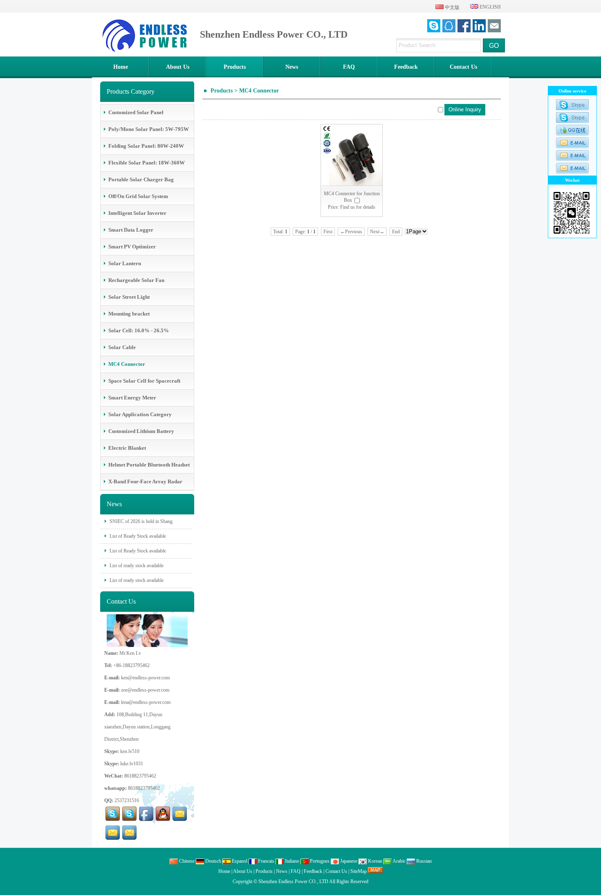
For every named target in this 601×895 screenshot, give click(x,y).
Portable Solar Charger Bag (141, 179)
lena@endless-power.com (145, 702)
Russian (423, 861)
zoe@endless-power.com (145, 690)
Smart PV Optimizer (132, 246)
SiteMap (358, 871)
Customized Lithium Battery (141, 431)
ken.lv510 (129, 751)
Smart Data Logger (130, 230)
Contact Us (463, 67)
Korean (374, 861)
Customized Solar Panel (136, 112)
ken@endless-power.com (145, 678)
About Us (177, 67)
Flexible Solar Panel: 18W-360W (146, 163)
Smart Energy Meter (132, 398)
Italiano (291, 861)
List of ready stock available (136, 565)
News (291, 67)
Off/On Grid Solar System (138, 196)
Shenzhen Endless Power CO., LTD (293, 881)
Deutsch (212, 861)
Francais (265, 861)
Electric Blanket (127, 448)
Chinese (186, 861)
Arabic (399, 861)
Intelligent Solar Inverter (137, 213)
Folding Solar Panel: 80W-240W (146, 146)
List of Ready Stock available (137, 536)
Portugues (319, 861)
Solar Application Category (140, 414)
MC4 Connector (259, 91)
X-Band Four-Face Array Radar (145, 481)
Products (235, 67)
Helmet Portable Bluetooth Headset (149, 465)
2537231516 (126, 800)
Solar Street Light (129, 297)
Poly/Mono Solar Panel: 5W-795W (148, 129)
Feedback (406, 67)
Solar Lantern (124, 263)
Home (120, 67)
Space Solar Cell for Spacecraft (144, 381)
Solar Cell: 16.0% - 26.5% (138, 330)
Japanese (348, 861)
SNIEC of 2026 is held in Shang (140, 521)
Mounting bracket (129, 314)
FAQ (349, 67)
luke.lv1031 (131, 763)
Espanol (239, 861)
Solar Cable (122, 347)
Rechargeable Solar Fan (136, 280)
